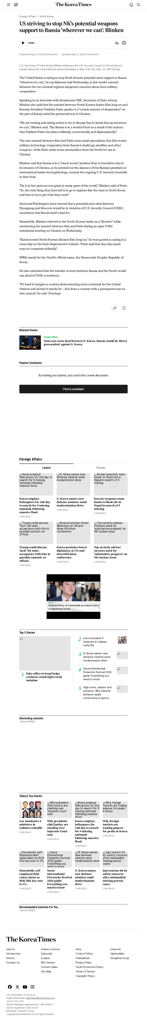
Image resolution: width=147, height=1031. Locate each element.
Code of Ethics (84, 953)
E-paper (45, 958)
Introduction (13, 953)
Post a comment (73, 389)
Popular (100, 467)
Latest (46, 467)
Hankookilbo (117, 953)
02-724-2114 (16, 1001)
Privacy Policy (83, 962)
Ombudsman (83, 958)
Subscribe (46, 953)
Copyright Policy (85, 976)
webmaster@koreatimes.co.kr (40, 998)
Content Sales (49, 967)
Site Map (46, 971)
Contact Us (13, 962)
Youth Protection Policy (89, 967)
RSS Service (48, 962)
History (10, 958)
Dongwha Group (119, 958)
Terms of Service (85, 971)
